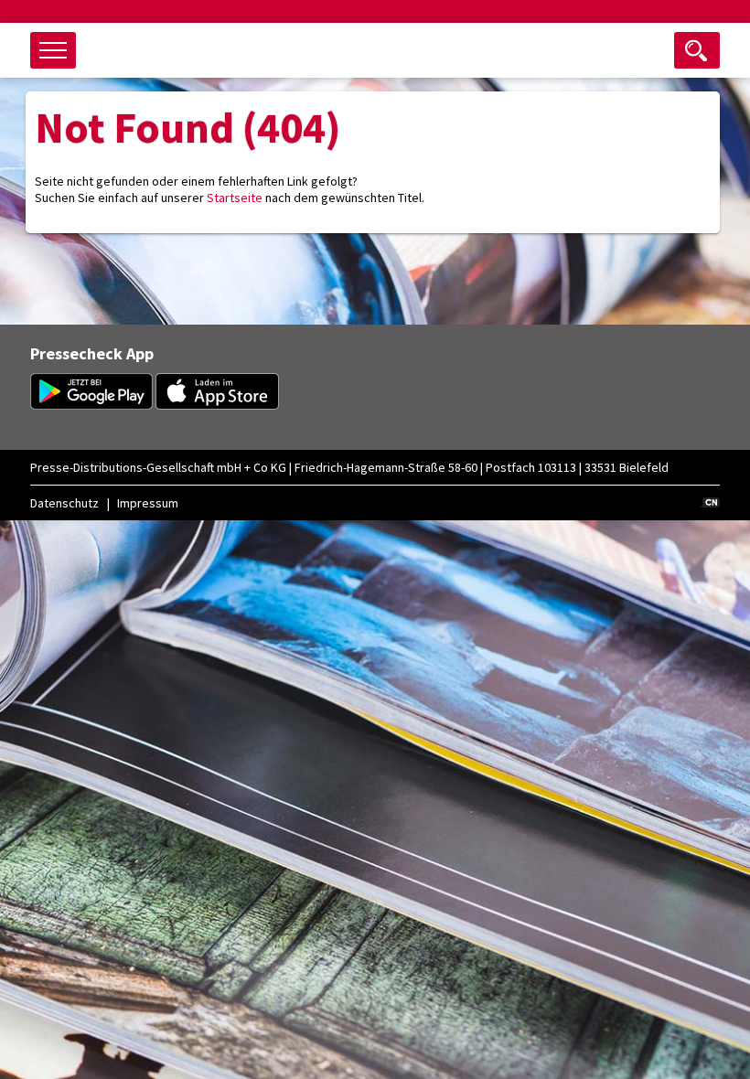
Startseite (234, 197)
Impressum (147, 503)
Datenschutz (64, 503)
